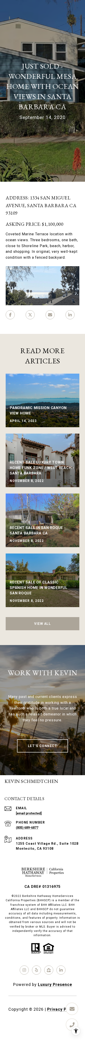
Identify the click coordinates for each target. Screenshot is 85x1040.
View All (42, 623)
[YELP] (36, 970)
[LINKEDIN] (61, 970)
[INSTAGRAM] (24, 970)
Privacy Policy (62, 1009)
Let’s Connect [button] (42, 746)
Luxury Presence (55, 984)
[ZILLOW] (48, 970)
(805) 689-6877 (27, 827)
